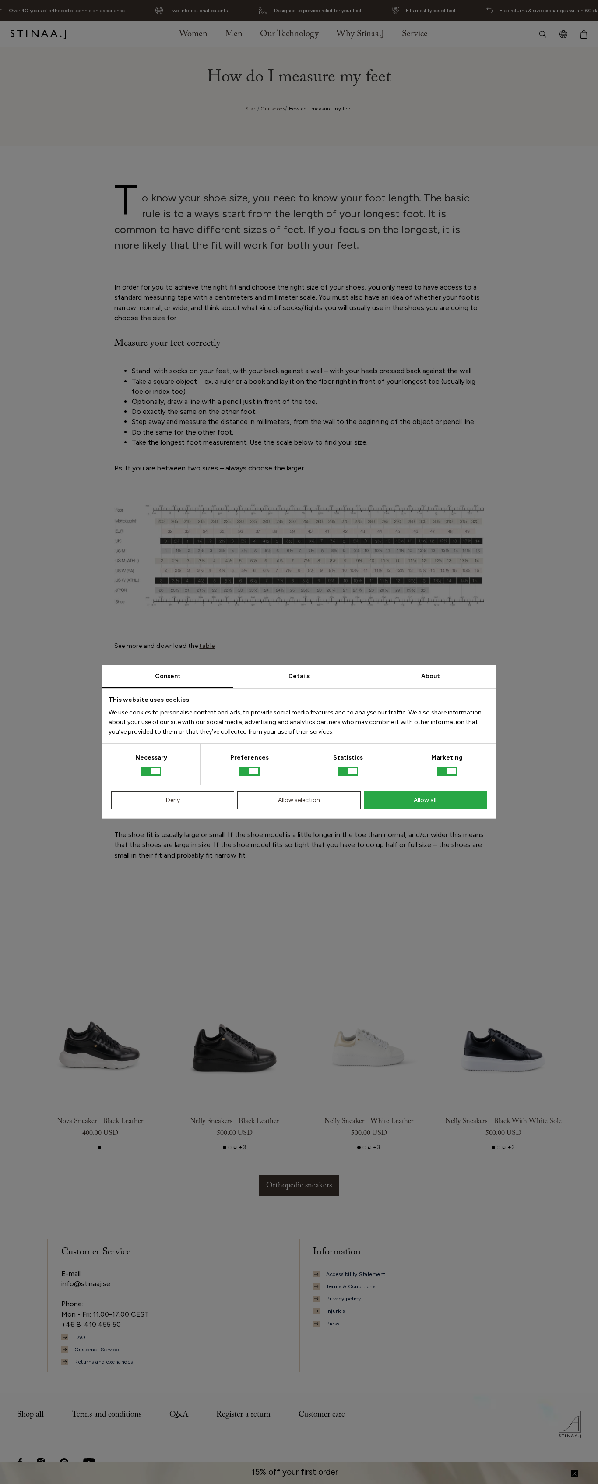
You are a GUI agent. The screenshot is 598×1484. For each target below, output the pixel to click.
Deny (173, 800)
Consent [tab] (168, 676)
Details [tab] (299, 676)
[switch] (249, 771)
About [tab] (430, 676)
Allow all (425, 800)
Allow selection (299, 800)
